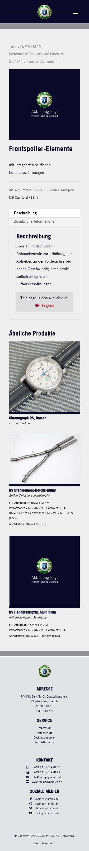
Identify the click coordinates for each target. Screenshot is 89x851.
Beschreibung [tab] (25, 213)
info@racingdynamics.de (47, 777)
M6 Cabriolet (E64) (23, 198)
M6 (38, 54)
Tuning (14, 47)
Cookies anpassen (45, 737)
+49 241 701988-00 (47, 767)
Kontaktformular (44, 742)
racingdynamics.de (47, 799)
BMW (26, 47)
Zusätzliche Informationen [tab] (35, 221)
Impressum (45, 728)
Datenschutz (44, 733)
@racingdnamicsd (47, 808)
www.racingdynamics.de (47, 782)
